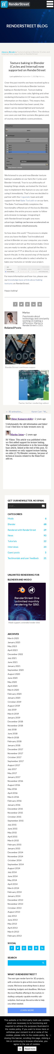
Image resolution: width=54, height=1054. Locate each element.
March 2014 (13, 888)
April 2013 (12, 927)
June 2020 (12, 678)
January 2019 (14, 717)
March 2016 (13, 797)
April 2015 (12, 836)
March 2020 (13, 689)
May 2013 (12, 923)
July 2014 (12, 872)
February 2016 (14, 801)
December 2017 (15, 749)
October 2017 (14, 757)
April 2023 (12, 650)
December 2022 (15, 654)
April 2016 (12, 793)
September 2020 (16, 670)
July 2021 (12, 658)
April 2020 (12, 686)
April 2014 (12, 884)
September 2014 (16, 864)
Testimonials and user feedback (23, 558)
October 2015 (14, 816)
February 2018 (14, 741)
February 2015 (14, 844)
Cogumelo (25, 197)
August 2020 (14, 674)
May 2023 (12, 646)
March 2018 (13, 737)
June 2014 (12, 876)
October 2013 (14, 908)
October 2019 (14, 702)
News (10, 535)
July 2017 (12, 769)
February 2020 (14, 694)
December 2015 (15, 808)
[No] (50, 1035)
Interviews (13, 546)
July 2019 (12, 709)
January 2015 (14, 848)
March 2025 (13, 638)
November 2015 (15, 812)
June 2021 (12, 662)
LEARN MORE (27, 1010)
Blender (12, 52)
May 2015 (12, 832)
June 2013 (12, 919)
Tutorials (12, 541)
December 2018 (15, 721)
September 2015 (16, 820)
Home (4, 52)
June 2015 (12, 828)
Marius (41, 76)
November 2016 (15, 781)
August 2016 (14, 785)
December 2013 (15, 900)
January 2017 (14, 777)
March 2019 (13, 713)
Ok (20, 1049)
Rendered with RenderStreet (22, 530)
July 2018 (12, 729)
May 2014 (12, 880)
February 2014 (14, 892)
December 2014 (15, 852)
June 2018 (12, 733)
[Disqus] (27, 451)
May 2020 (12, 682)
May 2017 (12, 773)
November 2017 (15, 753)
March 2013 (13, 931)
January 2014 (14, 896)
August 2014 (14, 868)
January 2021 (14, 666)
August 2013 (14, 912)
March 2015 (13, 840)
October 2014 (14, 860)
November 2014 (15, 856)
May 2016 (12, 789)
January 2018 (14, 745)
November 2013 (15, 904)
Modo (11, 518)
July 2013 (12, 916)
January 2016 (14, 805)
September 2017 (16, 761)
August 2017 (14, 765)
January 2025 (14, 642)
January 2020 (14, 697)
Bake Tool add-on (29, 200)
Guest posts (14, 552)
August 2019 (14, 705)
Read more (30, 1049)
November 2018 (15, 725)
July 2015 (12, 824)
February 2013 (14, 935)
